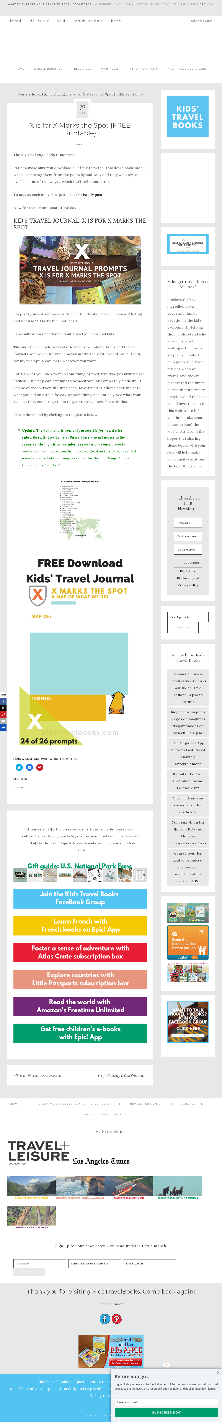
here (201, 4)
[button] (166, 1376)
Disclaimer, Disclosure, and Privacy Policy (188, 578)
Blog (79, 144)
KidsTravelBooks (111, 44)
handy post (93, 194)
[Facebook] (3, 701)
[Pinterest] (3, 714)
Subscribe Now (166, 1412)
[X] (3, 708)
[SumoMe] (3, 727)
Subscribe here (55, 437)
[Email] (3, 721)
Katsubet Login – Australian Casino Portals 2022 (188, 781)
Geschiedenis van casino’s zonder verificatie (188, 805)
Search (183, 627)
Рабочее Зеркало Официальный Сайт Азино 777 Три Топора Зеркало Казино (188, 688)
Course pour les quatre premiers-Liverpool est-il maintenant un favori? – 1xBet (188, 867)
